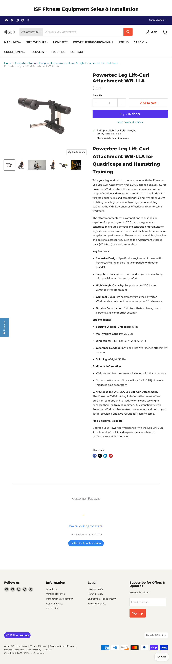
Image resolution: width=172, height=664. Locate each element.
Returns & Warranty (14, 649)
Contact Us (52, 608)
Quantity (97, 95)
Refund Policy (95, 594)
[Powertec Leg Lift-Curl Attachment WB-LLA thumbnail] (9, 165)
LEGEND (123, 42)
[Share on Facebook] (95, 456)
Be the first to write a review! (86, 543)
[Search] (128, 32)
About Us (51, 589)
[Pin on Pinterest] (111, 456)
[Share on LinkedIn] (105, 456)
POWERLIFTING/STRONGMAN (93, 42)
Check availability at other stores (113, 138)
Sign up (137, 613)
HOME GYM (60, 42)
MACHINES (11, 42)
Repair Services (54, 603)
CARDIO (139, 42)
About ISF (9, 646)
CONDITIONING (14, 52)
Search (48, 649)
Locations (22, 646)
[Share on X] (100, 456)
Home (8, 63)
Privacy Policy (95, 589)
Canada (157, 19)
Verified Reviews (55, 594)
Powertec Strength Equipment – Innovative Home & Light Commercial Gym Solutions (66, 63)
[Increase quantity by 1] (122, 103)
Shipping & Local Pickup (62, 646)
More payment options (130, 122)
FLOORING (58, 52)
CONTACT (76, 52)
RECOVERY (37, 52)
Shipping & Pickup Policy (102, 598)
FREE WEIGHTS (36, 42)
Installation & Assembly (59, 598)
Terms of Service (97, 603)
